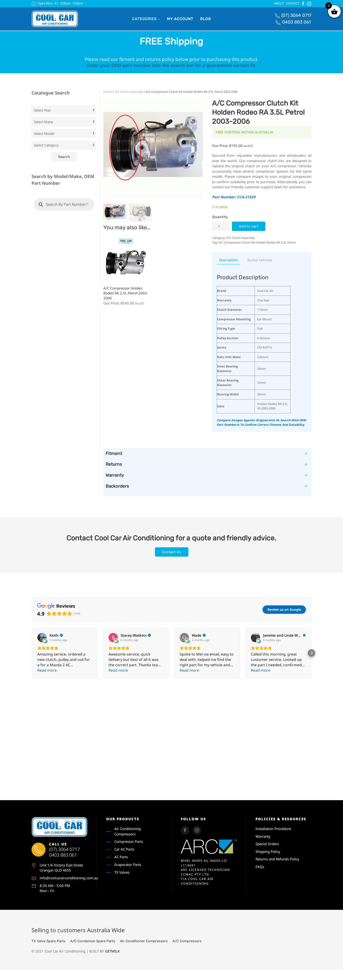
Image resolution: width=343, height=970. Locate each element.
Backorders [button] (117, 486)
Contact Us (171, 552)
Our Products (122, 818)
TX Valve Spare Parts (49, 941)
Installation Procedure (273, 828)
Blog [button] (205, 19)
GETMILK (112, 951)
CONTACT (292, 3)
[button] (31, 653)
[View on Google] (42, 637)
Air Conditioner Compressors (144, 941)
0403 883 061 (296, 22)
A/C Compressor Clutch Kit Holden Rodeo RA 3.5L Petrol (257, 242)
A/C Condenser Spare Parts (92, 941)
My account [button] (180, 19)
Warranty (263, 836)
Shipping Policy (268, 851)
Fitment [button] (114, 453)
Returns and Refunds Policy (277, 859)
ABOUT (279, 3)
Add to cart (248, 226)
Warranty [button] (115, 475)
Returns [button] (114, 464)
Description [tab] (228, 260)
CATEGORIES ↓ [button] (146, 19)
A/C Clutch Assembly (129, 92)
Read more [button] (47, 670)
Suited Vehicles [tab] (259, 260)
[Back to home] (55, 19)
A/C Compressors (187, 941)
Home (107, 92)
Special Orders (267, 843)
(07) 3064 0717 (296, 15)
